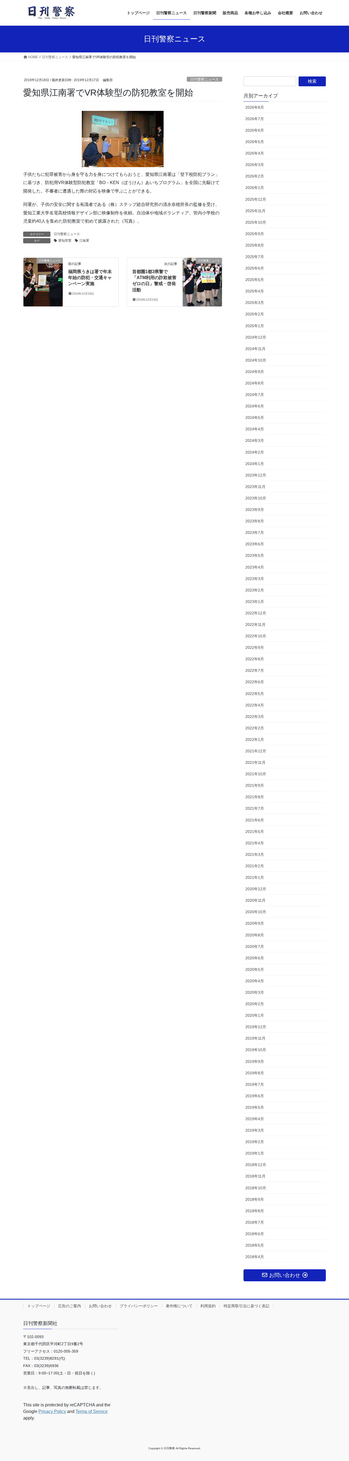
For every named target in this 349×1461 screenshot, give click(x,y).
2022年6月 (254, 682)
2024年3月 (254, 440)
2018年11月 (255, 1176)
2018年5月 (254, 1245)
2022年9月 (254, 647)
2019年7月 (254, 1084)
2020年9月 (254, 923)
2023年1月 (254, 601)
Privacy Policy (52, 1411)
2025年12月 (255, 199)
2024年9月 (254, 371)
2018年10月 (255, 1188)
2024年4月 (254, 429)
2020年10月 (255, 912)
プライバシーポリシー (139, 1306)
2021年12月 (255, 751)
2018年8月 (254, 1211)
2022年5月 (254, 693)
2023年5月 (254, 555)
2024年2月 (254, 452)
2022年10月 (255, 636)
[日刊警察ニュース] (43, 278)
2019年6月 (254, 1096)
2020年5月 (254, 969)
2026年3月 (254, 164)
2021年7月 (254, 808)
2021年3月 (254, 854)
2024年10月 (255, 360)
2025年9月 (254, 234)
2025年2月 (254, 314)
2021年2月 (254, 866)
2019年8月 (254, 1073)
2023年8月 (254, 521)
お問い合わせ (100, 1306)
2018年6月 (254, 1234)
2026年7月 (254, 119)
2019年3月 (254, 1130)
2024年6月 (254, 406)
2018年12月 (255, 1165)
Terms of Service (92, 1411)
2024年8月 (254, 383)
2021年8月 (254, 797)
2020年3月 (254, 992)
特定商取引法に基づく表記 (246, 1306)
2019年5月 (254, 1107)
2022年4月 (254, 705)
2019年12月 (255, 1027)
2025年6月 (254, 268)
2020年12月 (255, 889)
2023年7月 (254, 532)
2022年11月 (255, 624)
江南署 (84, 240)
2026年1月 (254, 187)
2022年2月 (254, 728)
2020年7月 (254, 946)
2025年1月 (254, 326)
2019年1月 (254, 1153)
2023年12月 (255, 475)
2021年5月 (254, 831)
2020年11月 (255, 900)
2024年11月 (255, 349)
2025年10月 (255, 222)
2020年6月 (254, 958)
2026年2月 (254, 176)
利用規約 (208, 1306)
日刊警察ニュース (204, 79)
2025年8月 (254, 245)
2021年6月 (254, 820)
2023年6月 (254, 544)
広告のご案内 (69, 1306)
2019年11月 (255, 1038)
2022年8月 (254, 659)
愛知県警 (64, 240)
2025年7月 (254, 257)
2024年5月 (254, 417)
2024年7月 (254, 394)
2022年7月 (254, 670)
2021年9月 (254, 785)
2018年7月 (254, 1222)
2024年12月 (255, 337)
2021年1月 (254, 877)
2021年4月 (254, 843)
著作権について (179, 1306)
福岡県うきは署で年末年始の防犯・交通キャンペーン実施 (90, 277)
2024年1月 (254, 464)
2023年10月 (255, 498)
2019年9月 (254, 1061)
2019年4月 (254, 1119)
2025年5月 (254, 279)
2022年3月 (254, 716)
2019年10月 (255, 1050)
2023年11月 (255, 486)
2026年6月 (254, 130)
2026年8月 (254, 107)
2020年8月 (254, 935)
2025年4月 (254, 291)
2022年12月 (255, 613)
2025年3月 (254, 302)
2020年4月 (254, 981)
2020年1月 (254, 1015)
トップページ (38, 1306)
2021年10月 (255, 774)
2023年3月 (254, 578)
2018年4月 (254, 1257)
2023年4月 (254, 567)
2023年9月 (254, 509)
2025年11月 (255, 211)
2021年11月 (255, 762)
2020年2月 (254, 1004)
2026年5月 (254, 142)
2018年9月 (254, 1199)
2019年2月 (254, 1142)
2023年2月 (254, 590)
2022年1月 (254, 739)
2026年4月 (254, 153)
